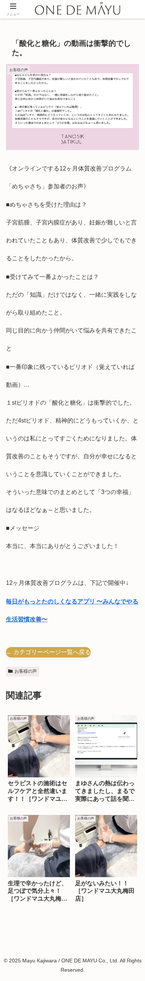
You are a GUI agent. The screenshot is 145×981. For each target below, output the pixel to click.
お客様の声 (25, 671)
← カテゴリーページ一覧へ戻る (48, 652)
